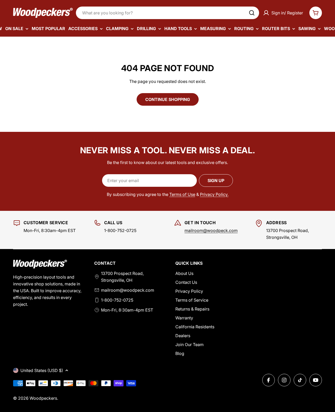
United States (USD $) (41, 370)
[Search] (252, 13)
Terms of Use (182, 194)
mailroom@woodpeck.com (211, 230)
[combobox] (167, 13)
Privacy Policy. (214, 194)
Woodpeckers (43, 398)
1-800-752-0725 (117, 300)
